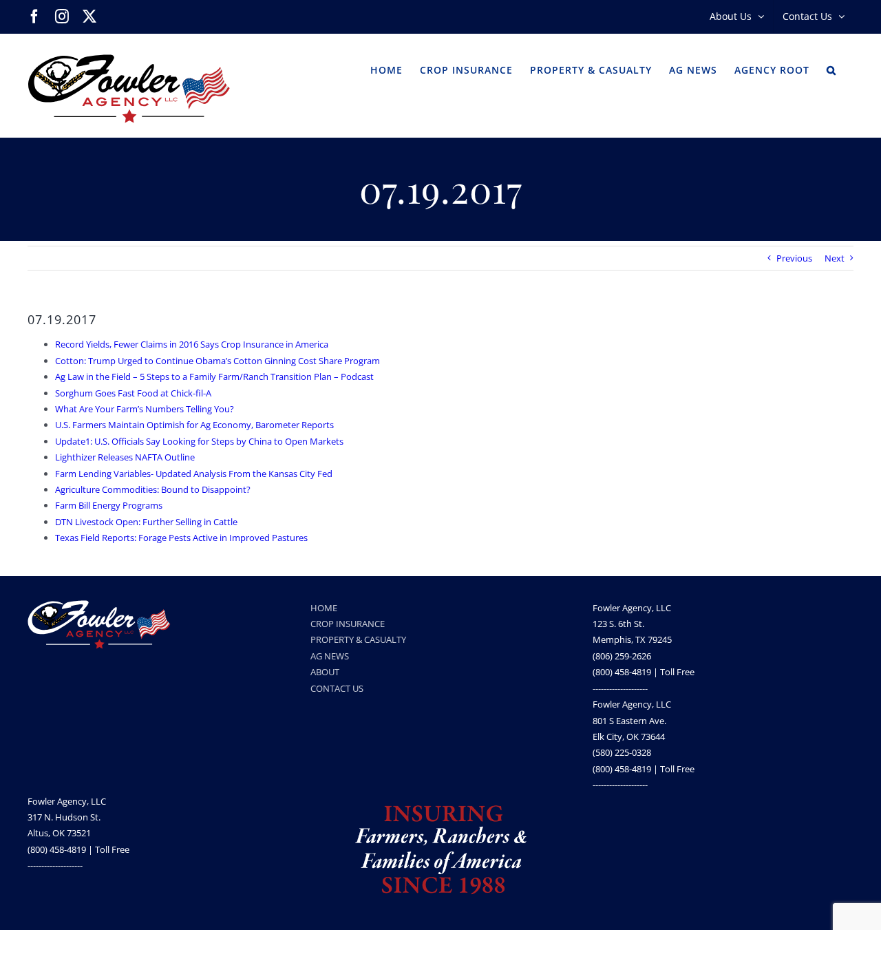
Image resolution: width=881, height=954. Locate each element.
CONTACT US (336, 688)
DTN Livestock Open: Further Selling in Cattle (146, 522)
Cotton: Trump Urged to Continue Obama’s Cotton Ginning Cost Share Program (217, 360)
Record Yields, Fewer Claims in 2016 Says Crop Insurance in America (191, 344)
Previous (794, 258)
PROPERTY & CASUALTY (358, 639)
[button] (831, 68)
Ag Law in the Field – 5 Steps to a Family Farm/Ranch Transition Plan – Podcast (214, 376)
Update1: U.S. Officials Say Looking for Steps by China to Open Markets (199, 441)
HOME (323, 608)
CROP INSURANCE (347, 623)
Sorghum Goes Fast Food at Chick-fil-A (133, 393)
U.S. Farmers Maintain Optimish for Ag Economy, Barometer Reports (194, 424)
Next (835, 258)
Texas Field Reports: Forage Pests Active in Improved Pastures (181, 537)
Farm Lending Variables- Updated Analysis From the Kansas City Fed (193, 473)
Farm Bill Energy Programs (108, 505)
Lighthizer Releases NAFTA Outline (125, 457)
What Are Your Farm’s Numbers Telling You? (144, 409)
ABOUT (324, 672)
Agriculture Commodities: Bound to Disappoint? (153, 489)
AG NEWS (329, 656)
